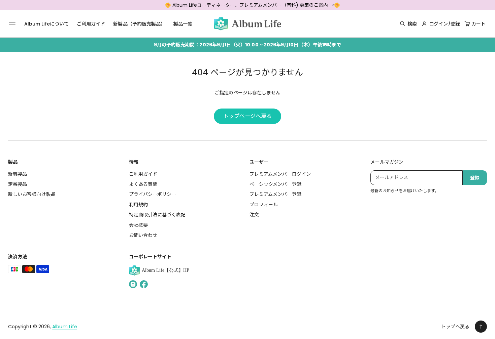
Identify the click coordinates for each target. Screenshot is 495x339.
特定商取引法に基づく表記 (157, 214)
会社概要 (138, 225)
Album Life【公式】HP (165, 270)
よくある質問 (143, 184)
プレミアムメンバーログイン (280, 174)
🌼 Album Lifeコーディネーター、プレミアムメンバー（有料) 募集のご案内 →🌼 (252, 5)
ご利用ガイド (91, 23)
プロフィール (264, 204)
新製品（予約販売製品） (139, 23)
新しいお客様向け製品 (32, 194)
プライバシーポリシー (152, 194)
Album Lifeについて (46, 23)
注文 (254, 214)
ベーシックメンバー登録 (275, 184)
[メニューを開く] (12, 24)
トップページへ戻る (247, 116)
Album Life (64, 326)
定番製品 (17, 184)
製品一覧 (182, 23)
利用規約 (138, 204)
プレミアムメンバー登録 (275, 194)
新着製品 (17, 174)
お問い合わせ (143, 235)
